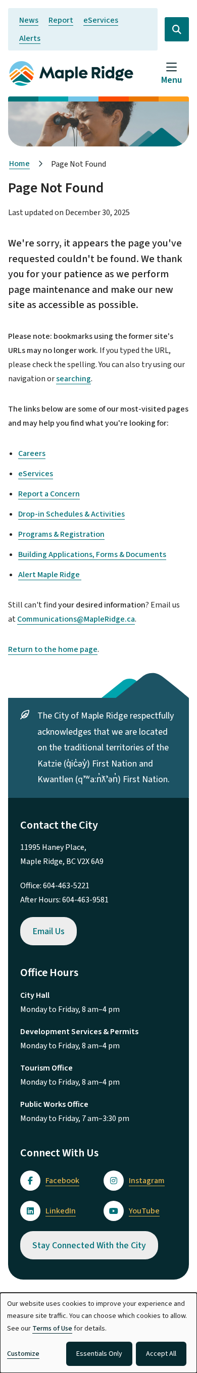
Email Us (48, 931)
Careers (31, 453)
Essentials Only (99, 1354)
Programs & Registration (61, 534)
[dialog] (98, 1333)
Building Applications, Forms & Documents (92, 554)
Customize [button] (23, 1354)
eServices (100, 20)
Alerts (29, 38)
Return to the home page (52, 649)
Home (19, 163)
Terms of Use (52, 1329)
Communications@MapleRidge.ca (76, 619)
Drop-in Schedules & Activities (71, 514)
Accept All (161, 1354)
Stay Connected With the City (89, 1245)
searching (73, 378)
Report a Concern (49, 493)
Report (60, 20)
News (28, 20)
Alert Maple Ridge (49, 574)
